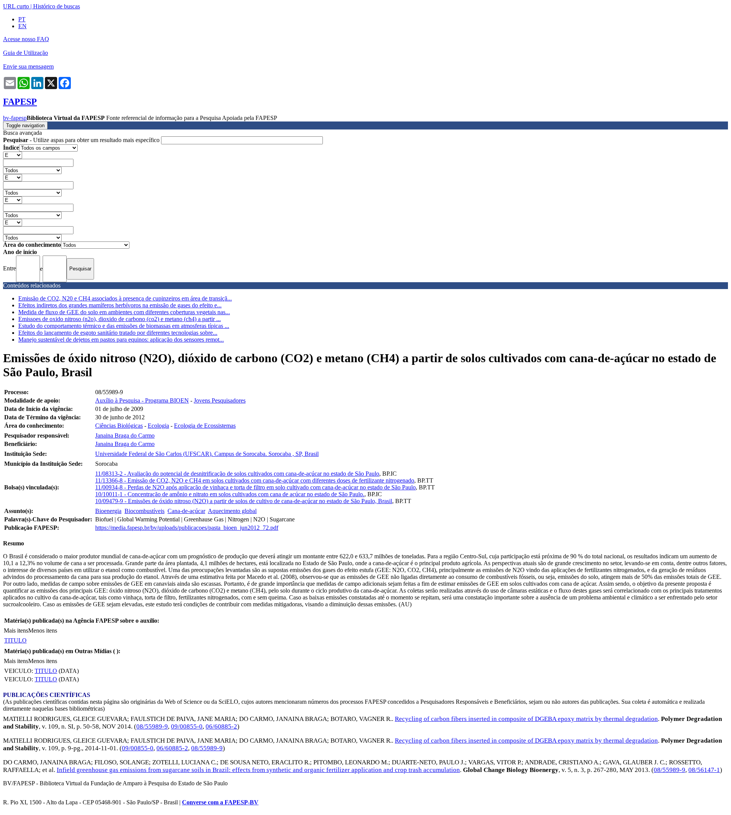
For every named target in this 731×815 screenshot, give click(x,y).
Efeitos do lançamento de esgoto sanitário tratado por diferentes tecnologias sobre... (117, 332)
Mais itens (16, 630)
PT (22, 19)
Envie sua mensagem (28, 66)
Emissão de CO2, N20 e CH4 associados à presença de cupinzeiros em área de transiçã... (125, 298)
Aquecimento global (232, 511)
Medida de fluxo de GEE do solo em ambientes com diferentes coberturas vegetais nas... (124, 312)
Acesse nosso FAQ (26, 39)
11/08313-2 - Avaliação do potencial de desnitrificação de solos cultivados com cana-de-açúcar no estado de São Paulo (237, 473)
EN (22, 26)
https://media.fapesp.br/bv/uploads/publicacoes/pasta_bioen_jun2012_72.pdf (186, 527)
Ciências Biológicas (119, 425)
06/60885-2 (221, 726)
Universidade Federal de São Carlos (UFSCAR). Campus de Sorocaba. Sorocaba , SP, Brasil (207, 454)
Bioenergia (108, 511)
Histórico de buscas (56, 6)
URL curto (16, 6)
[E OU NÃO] (12, 155)
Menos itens (42, 630)
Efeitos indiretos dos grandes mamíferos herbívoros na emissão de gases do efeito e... (120, 305)
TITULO (15, 640)
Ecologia (158, 425)
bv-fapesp (15, 118)
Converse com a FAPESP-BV (220, 802)
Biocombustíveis (144, 511)
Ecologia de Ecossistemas (205, 425)
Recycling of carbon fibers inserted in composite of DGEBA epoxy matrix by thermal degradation (526, 718)
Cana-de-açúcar (186, 511)
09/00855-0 (187, 726)
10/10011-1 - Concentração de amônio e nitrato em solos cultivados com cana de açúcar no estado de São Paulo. (229, 494)
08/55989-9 (152, 726)
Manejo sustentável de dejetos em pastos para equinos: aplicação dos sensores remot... (121, 339)
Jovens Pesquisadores (220, 400)
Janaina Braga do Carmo (125, 435)
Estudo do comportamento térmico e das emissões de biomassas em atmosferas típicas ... (123, 326)
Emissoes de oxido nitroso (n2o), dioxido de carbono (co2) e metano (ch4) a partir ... (119, 319)
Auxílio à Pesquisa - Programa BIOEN (142, 400)
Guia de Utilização (25, 53)
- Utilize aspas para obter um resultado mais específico (82, 140)
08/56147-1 (704, 769)
